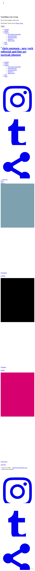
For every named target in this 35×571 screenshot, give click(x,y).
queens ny (11, 39)
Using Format (30, 568)
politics (6, 31)
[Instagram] (17, 111)
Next (3, 182)
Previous (4, 179)
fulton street (11, 40)
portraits (6, 29)
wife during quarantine (14, 34)
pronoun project (12, 37)
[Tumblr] (17, 144)
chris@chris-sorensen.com (19, 467)
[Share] (17, 178)
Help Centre (19, 23)
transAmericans (12, 36)
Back (2, 26)
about (5, 44)
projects (6, 32)
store (5, 42)
